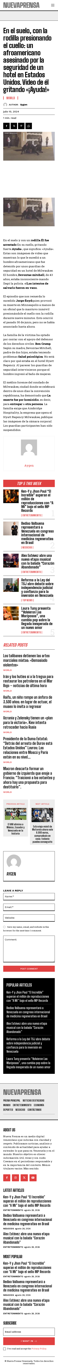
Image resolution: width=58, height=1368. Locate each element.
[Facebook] (6, 126)
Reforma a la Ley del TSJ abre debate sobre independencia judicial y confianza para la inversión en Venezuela (37, 588)
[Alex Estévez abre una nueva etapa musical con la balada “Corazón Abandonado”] (11, 560)
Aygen (23, 104)
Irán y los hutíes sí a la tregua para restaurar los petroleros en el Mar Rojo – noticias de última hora (28, 681)
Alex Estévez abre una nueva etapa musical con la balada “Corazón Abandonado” (37, 561)
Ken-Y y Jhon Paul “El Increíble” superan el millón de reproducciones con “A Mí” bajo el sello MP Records (37, 501)
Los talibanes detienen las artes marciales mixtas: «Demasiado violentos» (26, 660)
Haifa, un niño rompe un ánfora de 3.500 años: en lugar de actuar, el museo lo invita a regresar (27, 702)
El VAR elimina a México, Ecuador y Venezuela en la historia (16, 829)
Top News (27, 600)
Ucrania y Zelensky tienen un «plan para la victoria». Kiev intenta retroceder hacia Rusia (28, 722)
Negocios (27, 547)
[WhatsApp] (28, 126)
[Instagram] (15, 1177)
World (7, 670)
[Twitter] (14, 126)
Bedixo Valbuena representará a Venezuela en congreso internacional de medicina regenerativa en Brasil (37, 533)
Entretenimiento (31, 515)
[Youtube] (33, 1177)
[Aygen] (6, 105)
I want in (27, 1341)
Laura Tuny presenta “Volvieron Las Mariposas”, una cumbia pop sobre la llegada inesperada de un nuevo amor (37, 618)
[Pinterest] (21, 126)
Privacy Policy (39, 1348)
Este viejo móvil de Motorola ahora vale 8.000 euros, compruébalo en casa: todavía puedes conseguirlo (42, 834)
